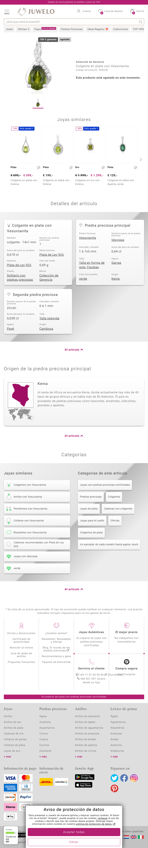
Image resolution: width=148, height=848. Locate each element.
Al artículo (72, 350)
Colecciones (120, 29)
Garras (116, 262)
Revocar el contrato (19, 835)
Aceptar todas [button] (74, 832)
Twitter (114, 778)
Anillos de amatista (87, 734)
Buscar (141, 22)
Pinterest (114, 788)
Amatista (45, 722)
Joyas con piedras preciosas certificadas (105, 485)
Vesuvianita (87, 238)
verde (83, 278)
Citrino (44, 734)
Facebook (124, 778)
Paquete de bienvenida (56, 662)
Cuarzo (44, 739)
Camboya (46, 328)
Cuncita (44, 745)
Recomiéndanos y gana (56, 656)
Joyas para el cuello (92, 521)
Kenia (116, 278)
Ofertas (114, 521)
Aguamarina (118, 722)
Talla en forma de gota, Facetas (92, 265)
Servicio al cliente (91, 669)
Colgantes (114, 497)
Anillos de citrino (85, 751)
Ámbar (115, 739)
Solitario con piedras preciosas (20, 277)
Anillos (8, 716)
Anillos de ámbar (85, 739)
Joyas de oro (12, 751)
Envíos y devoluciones (21, 633)
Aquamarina (47, 728)
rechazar (103, 818)
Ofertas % (23, 29)
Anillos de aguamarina (89, 728)
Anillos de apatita (86, 745)
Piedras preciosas (91, 497)
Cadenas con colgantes (118, 509)
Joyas (9, 29)
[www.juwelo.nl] (126, 837)
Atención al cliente (21, 648)
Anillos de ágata (85, 722)
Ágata (43, 716)
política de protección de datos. (94, 824)
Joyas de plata (89, 509)
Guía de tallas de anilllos (21, 655)
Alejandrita (117, 728)
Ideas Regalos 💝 (97, 29)
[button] (7, 11)
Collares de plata (14, 745)
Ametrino (116, 745)
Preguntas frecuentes (21, 662)
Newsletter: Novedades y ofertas (56, 640)
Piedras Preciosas (72, 29)
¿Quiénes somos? (56, 633)
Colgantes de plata (91, 532)
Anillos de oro (12, 722)
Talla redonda (49, 318)
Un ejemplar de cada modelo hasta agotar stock (109, 544)
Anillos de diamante (87, 716)
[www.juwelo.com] (133, 837)
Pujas (45, 29)
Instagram (134, 778)
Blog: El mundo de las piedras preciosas (56, 649)
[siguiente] (140, 159)
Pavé (10, 328)
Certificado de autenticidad (21, 640)
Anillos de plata (14, 728)
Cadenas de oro (14, 734)
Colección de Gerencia (49, 277)
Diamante (45, 751)
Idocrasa (118, 240)
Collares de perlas (15, 739)
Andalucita (117, 751)
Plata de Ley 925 (52, 254)
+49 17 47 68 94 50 (91, 675)
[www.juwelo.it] (141, 837)
